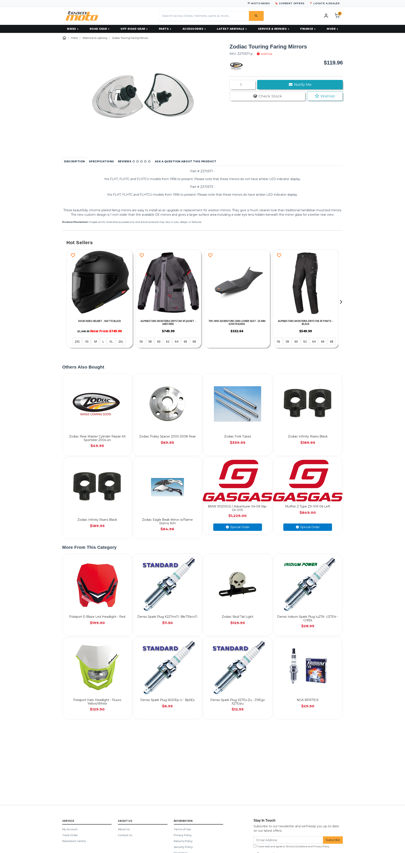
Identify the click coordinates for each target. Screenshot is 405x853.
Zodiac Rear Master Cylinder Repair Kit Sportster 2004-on (97, 438)
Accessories (193, 28)
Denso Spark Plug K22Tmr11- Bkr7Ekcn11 (167, 617)
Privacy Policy (183, 835)
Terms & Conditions (296, 846)
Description (74, 161)
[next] (341, 302)
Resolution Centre (74, 841)
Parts (164, 28)
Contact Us (125, 835)
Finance (306, 28)
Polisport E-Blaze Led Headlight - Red (97, 617)
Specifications (101, 161)
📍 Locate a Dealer (324, 3)
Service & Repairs (272, 28)
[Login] (326, 15)
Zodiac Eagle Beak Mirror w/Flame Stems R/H (167, 521)
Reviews (125, 161)
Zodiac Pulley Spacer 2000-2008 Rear (167, 436)
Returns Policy (183, 841)
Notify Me (302, 84)
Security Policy (183, 847)
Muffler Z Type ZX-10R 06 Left (307, 506)
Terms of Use (182, 829)
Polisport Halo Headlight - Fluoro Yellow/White (97, 701)
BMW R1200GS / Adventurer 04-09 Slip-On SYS (237, 508)
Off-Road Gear (132, 28)
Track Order (70, 835)
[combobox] (203, 16)
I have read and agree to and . (293, 846)
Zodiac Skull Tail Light (237, 617)
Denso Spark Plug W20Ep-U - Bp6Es (167, 700)
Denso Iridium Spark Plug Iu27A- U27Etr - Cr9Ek (307, 618)
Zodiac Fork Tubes (237, 436)
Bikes (71, 28)
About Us (124, 829)
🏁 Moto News (258, 3)
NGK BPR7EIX (308, 700)
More (331, 28)
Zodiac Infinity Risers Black (308, 436)
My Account (70, 829)
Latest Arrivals (230, 28)
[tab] (74, 161)
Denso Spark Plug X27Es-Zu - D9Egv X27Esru (237, 701)
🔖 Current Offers (290, 3)
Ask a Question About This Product (185, 161)
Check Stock (270, 96)
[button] (325, 96)
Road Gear (98, 28)
